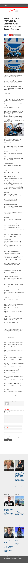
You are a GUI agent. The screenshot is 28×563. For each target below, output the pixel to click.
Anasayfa (6, 556)
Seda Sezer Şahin (18, 525)
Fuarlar (5, 560)
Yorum (5, 414)
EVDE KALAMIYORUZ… (18, 542)
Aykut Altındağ (7, 494)
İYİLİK (16, 536)
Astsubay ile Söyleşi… (18, 512)
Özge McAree (6, 525)
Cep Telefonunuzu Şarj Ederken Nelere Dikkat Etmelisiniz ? (8, 504)
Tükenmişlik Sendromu (8, 507)
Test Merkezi (17, 556)
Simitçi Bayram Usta (8, 536)
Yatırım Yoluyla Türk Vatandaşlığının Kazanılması (18, 483)
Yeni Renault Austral (18, 505)
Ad (5, 424)
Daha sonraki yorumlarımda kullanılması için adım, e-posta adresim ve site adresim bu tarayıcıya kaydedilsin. (14, 437)
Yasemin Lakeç (7, 459)
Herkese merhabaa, (8, 469)
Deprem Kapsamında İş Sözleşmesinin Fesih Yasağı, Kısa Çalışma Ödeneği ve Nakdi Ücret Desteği (19, 488)
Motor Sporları (14, 558)
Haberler (11, 556)
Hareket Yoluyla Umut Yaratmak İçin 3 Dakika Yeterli (8, 550)
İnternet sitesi (6, 431)
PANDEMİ (16, 540)
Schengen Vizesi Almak (8, 512)
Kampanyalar (7, 558)
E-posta (6, 427)
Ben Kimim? (6, 472)
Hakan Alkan (7, 32)
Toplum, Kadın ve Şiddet (19, 514)
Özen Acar (17, 494)
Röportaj (20, 558)
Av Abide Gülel (18, 459)
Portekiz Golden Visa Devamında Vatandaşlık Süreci (19, 468)
